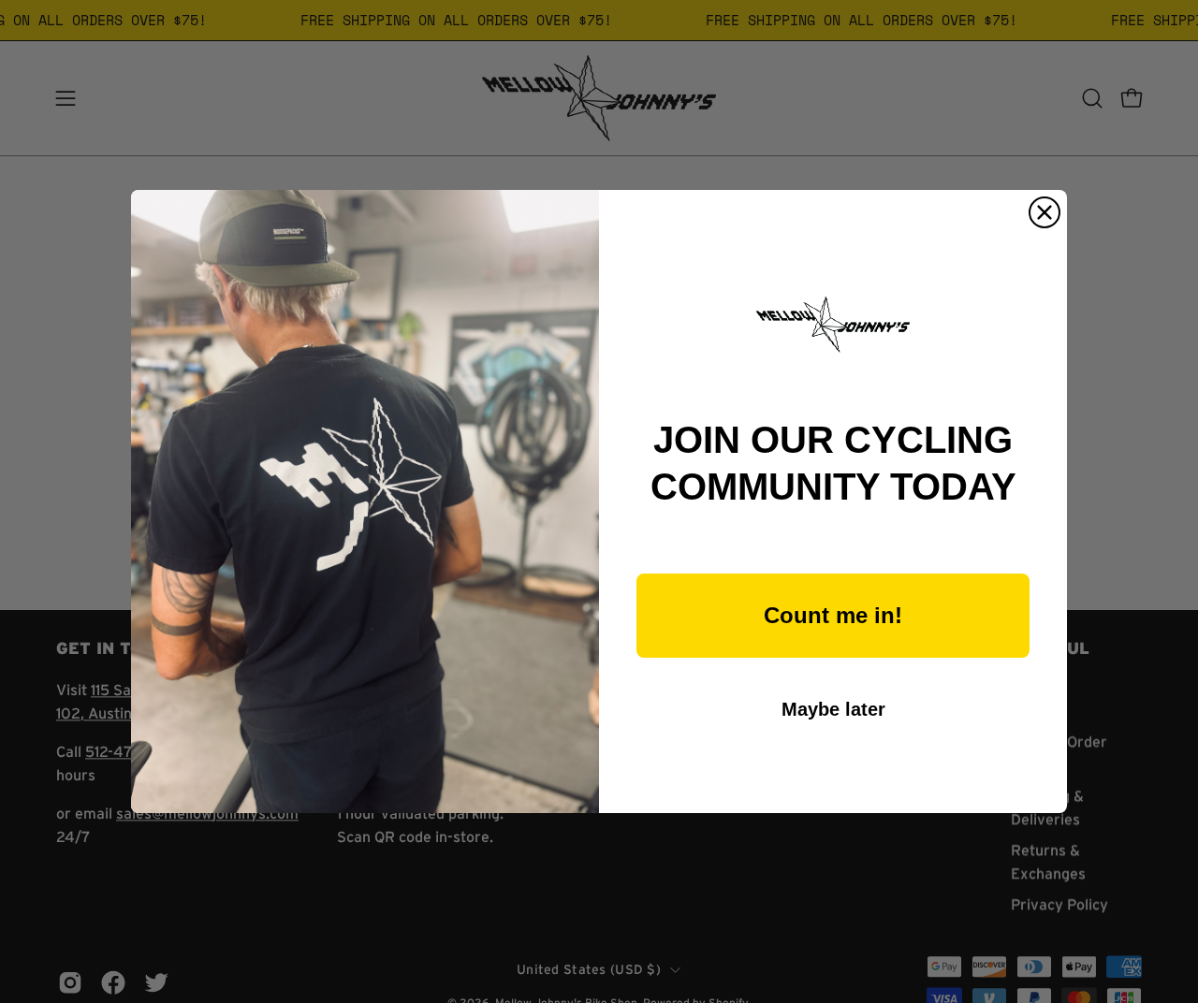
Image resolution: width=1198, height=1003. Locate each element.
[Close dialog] (1044, 212)
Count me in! (833, 615)
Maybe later (833, 709)
